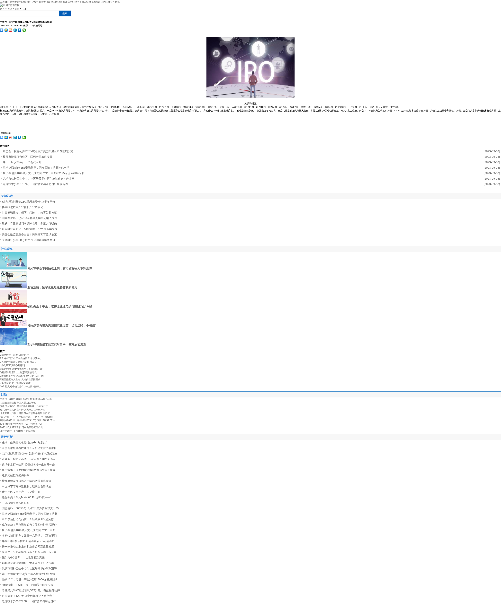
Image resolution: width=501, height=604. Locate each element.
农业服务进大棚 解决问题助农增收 (18, 402)
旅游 (50, 1)
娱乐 (65, 1)
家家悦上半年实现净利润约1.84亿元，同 (22, 376)
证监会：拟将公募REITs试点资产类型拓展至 (29, 459)
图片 (7, 1)
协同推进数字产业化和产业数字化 (22, 207)
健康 (88, 1)
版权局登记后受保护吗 (15, 475)
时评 (31, 1)
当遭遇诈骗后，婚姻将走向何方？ (18, 362)
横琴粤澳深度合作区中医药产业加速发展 (27, 156)
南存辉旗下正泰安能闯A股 (14, 354)
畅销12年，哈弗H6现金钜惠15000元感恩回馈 (30, 579)
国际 (108, 1)
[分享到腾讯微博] (15, 30)
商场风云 (95, 1)
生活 (55, 1)
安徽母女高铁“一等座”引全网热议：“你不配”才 (24, 406)
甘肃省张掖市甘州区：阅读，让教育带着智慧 (29, 212)
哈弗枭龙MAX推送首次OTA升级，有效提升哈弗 (31, 590)
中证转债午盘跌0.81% (15, 502)
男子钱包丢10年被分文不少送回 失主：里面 (28, 530)
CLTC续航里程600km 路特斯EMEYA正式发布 (30, 453)
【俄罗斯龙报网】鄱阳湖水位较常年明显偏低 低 (25, 413)
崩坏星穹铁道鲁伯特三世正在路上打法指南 (28, 563)
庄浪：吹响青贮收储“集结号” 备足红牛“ (26, 442)
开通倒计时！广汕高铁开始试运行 (17, 431)
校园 (60, 1)
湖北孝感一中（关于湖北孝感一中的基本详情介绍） (27, 416)
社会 (9, 8)
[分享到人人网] (19, 30)
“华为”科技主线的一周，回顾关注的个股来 (27, 584)
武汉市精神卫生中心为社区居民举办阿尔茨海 (29, 568)
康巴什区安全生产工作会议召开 (22, 162)
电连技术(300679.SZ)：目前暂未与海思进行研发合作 (35, 184)
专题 (17, 1)
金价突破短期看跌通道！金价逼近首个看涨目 (29, 448)
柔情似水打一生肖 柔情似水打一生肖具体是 (28, 464)
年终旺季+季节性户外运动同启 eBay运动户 (28, 541)
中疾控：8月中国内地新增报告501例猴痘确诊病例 (26, 399)
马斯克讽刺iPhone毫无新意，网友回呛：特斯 (29, 513)
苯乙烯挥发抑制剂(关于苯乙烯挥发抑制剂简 (28, 573)
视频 (12, 1)
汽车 (79, 1)
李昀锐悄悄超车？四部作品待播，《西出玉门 (29, 535)
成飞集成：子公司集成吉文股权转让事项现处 (29, 524)
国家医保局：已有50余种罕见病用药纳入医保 (29, 218)
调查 (21, 1)
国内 (103, 1)
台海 (117, 1)
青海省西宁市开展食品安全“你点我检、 (21, 358)
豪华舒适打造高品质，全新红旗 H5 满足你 (28, 519)
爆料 (36, 1)
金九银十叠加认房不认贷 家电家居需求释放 (22, 409)
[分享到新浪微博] (10, 30)
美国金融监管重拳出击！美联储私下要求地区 (29, 234)
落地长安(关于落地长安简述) (15, 383)
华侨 (45, 1)
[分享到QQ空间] (6, 30)
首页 (2, 8)
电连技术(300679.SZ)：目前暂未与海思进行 (29, 601)
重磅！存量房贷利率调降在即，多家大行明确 (29, 223)
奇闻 (112, 1)
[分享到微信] (24, 30)
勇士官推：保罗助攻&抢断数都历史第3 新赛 (28, 470)
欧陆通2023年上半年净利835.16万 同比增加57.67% (27, 420)
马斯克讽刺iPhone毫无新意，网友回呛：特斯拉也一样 (36, 167)
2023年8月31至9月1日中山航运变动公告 (21, 427)
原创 (26, 1)
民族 (2, 1)
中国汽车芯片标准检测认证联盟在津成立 (26, 486)
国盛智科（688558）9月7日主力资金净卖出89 (30, 508)
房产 (70, 1)
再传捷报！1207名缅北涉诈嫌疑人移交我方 (28, 595)
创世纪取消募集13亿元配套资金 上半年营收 (28, 201)
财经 (74, 1)
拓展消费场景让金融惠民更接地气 (18, 372)
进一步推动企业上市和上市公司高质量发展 (28, 546)
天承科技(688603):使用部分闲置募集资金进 (28, 240)
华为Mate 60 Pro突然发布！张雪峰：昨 (21, 369)
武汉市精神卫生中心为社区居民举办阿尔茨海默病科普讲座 (38, 178)
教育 (84, 1)
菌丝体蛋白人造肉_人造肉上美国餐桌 (20, 379)
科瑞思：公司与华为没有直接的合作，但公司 (29, 552)
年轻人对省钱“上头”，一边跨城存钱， (21, 386)
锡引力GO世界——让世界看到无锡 (23, 557)
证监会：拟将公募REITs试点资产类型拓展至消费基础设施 (38, 151)
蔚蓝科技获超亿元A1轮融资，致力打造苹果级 (29, 229)
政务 (41, 1)
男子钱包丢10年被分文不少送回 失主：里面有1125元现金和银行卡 (43, 173)
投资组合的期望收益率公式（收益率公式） (22, 423)
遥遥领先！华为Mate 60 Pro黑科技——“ (26, 497)
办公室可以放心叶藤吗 (12, 365)
